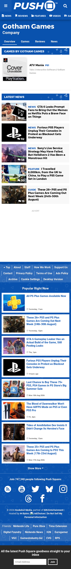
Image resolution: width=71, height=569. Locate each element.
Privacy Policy (24, 273)
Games (25, 41)
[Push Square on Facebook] (42, 499)
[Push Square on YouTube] (22, 489)
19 (22, 201)
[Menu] (6, 6)
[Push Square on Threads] (28, 499)
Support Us (61, 267)
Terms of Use (44, 273)
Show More (35, 468)
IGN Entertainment (53, 510)
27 (22, 118)
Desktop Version (53, 279)
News (54, 41)
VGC (14, 538)
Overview (9, 41)
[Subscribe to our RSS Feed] (8, 489)
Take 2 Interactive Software (42, 69)
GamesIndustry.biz (31, 538)
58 (22, 159)
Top (7, 267)
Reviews (40, 41)
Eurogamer (61, 532)
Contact (7, 273)
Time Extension (58, 526)
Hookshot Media (23, 510)
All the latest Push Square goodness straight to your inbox (35, 552)
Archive (13, 279)
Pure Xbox (39, 526)
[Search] (65, 6)
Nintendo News (34, 532)
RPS (57, 538)
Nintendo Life (21, 526)
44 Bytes (24, 513)
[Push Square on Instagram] (63, 489)
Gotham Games (28, 26)
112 (22, 139)
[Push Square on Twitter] (35, 489)
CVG (48, 538)
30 (22, 180)
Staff (27, 267)
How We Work (42, 267)
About (17, 267)
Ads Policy (62, 273)
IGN (49, 532)
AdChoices (39, 513)
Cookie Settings (30, 279)
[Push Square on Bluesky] (49, 489)
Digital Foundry (12, 532)
